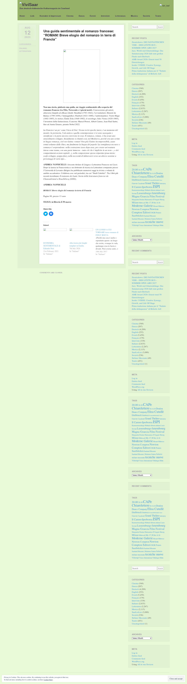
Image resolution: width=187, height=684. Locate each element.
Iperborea (147, 187)
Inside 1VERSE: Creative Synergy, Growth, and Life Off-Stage (146, 66)
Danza (81, 16)
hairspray (163, 183)
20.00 (135, 169)
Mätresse (161, 206)
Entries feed (137, 145)
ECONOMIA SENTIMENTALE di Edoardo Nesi (51, 246)
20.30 (140, 169)
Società (146, 16)
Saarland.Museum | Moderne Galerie (144, 219)
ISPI (156, 186)
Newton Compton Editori (145, 210)
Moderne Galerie (142, 205)
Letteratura (120, 16)
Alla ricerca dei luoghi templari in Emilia (78, 244)
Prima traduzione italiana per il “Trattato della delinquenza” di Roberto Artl (149, 72)
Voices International (145, 225)
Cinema (69, 16)
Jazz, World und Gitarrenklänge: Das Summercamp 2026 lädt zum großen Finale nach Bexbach (147, 53)
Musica (134, 16)
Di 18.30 (153, 173)
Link (32, 16)
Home (22, 16)
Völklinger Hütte (158, 225)
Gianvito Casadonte (138, 183)
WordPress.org (138, 151)
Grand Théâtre (152, 183)
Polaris (158, 212)
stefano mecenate (138, 222)
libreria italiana (155, 190)
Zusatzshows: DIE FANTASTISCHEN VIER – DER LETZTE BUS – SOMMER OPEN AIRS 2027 (148, 45)
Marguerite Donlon (138, 199)
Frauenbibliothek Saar (155, 180)
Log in (134, 143)
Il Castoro (137, 187)
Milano (135, 202)
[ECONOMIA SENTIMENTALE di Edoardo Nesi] (55, 235)
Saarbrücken (137, 215)
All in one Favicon (145, 154)
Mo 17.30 (149, 202)
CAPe (147, 169)
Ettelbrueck (137, 179)
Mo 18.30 (157, 203)
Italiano (23, 48)
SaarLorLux (137, 116)
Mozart (155, 206)
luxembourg (158, 193)
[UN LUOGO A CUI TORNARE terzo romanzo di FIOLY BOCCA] (109, 242)
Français (135, 102)
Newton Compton (140, 209)
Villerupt (135, 225)
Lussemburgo (144, 193)
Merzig (162, 199)
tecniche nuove (154, 222)
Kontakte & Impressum (50, 16)
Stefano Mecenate (139, 122)
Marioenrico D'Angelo (152, 199)
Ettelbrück (145, 180)
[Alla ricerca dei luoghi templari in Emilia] (81, 235)
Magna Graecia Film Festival (148, 196)
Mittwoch (142, 203)
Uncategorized (138, 128)
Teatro (158, 16)
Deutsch (135, 93)
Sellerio (159, 218)
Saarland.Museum (150, 216)
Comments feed (138, 148)
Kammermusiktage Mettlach (141, 190)
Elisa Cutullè (155, 176)
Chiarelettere (140, 172)
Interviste (105, 16)
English (135, 96)
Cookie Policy (48, 680)
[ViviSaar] (29, 4)
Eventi (93, 16)
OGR (153, 212)
